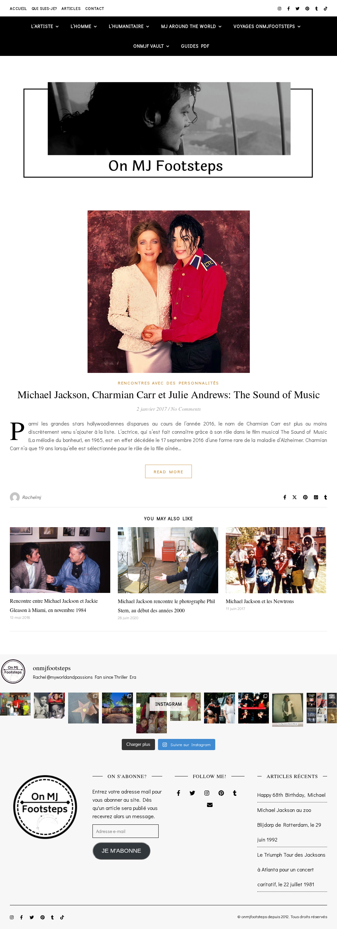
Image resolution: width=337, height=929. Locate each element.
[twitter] (298, 8)
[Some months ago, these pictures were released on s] (253, 708)
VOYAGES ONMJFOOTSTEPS (264, 26)
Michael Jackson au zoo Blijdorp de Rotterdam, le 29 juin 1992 (289, 824)
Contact (95, 8)
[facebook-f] (289, 8)
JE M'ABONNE (121, 850)
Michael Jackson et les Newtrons (260, 601)
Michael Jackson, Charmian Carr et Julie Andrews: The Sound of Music (168, 394)
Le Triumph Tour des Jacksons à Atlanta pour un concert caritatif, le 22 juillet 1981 (291, 869)
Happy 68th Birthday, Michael (291, 794)
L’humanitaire (126, 26)
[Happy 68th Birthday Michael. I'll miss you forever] (49, 705)
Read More (168, 471)
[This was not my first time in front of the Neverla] (117, 708)
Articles (71, 8)
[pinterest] (307, 8)
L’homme (81, 26)
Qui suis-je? (44, 8)
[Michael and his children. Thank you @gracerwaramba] (151, 713)
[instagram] (280, 8)
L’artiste (42, 26)
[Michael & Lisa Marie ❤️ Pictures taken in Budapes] (219, 708)
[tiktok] (325, 8)
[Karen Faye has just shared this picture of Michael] (287, 709)
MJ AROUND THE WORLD (188, 26)
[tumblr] (317, 8)
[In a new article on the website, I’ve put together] (321, 708)
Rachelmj (31, 497)
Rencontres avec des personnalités (168, 382)
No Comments (186, 408)
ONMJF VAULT (148, 46)
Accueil (18, 8)
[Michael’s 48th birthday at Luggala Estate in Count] (15, 704)
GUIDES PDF (195, 46)
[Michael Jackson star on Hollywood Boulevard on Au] (83, 708)
